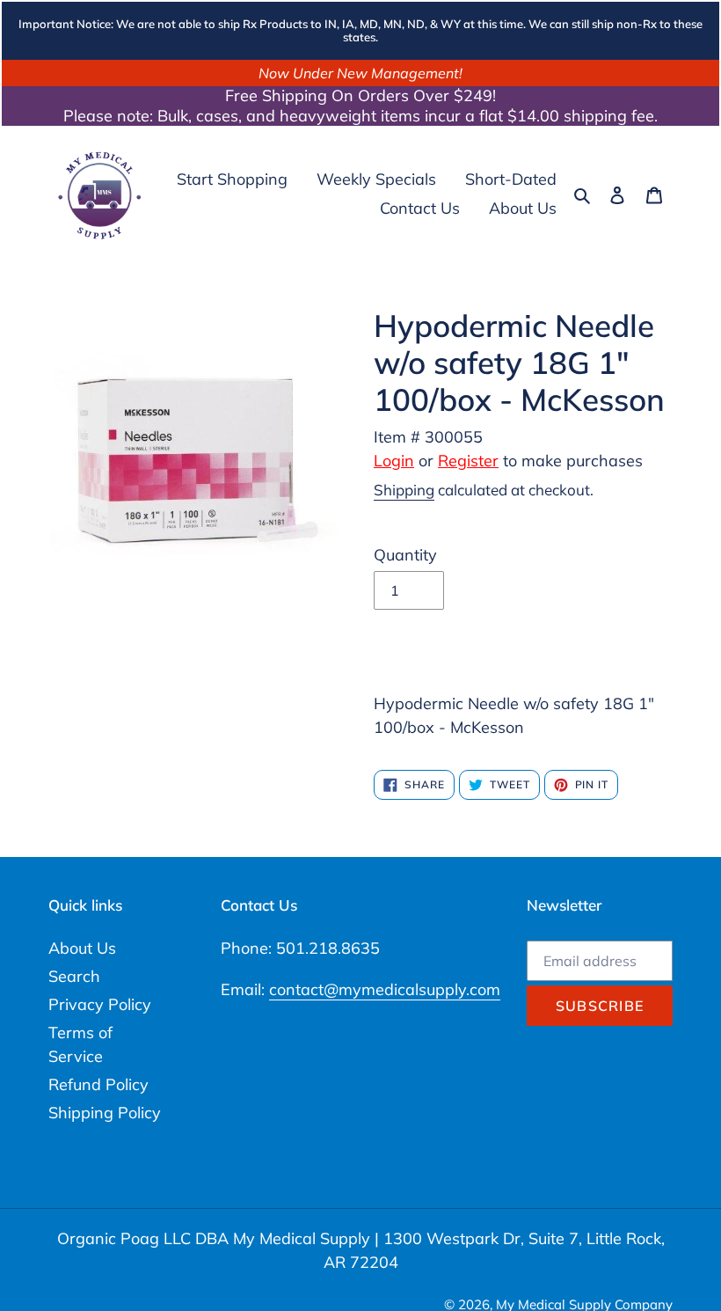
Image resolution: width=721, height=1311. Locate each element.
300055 (454, 437)
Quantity (405, 555)
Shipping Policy (104, 1112)
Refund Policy (98, 1084)
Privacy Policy (99, 1004)
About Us (82, 948)
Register (468, 460)
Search (74, 976)
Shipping (404, 489)
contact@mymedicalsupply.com (384, 989)
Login (394, 460)
